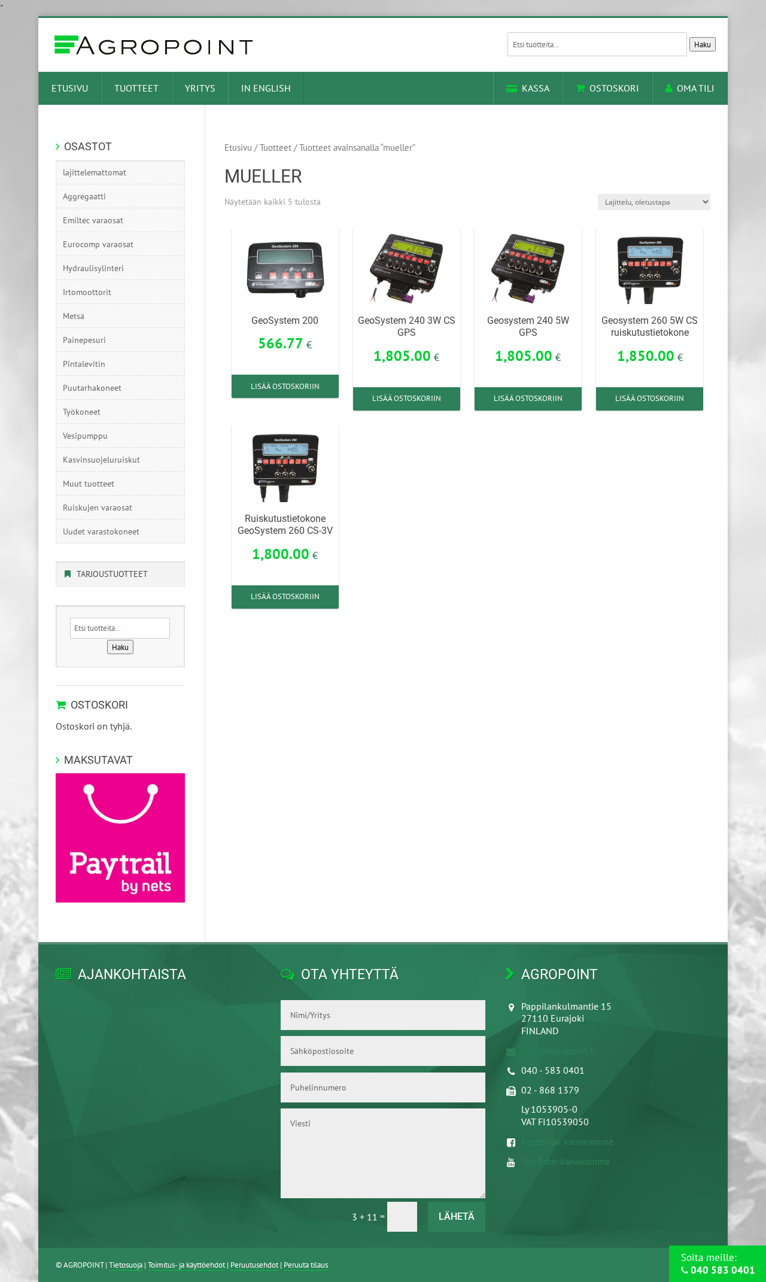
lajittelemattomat (94, 172)
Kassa (535, 88)
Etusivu (69, 88)
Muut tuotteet (88, 483)
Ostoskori (614, 88)
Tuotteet (136, 88)
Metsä (73, 316)
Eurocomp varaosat (98, 244)
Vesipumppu (85, 435)
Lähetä (457, 1216)
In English (266, 88)
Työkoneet (82, 411)
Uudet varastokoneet (101, 531)
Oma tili (696, 88)
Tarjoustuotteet (112, 574)
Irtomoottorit (87, 292)
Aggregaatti (84, 196)
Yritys (200, 88)
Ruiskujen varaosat (97, 507)
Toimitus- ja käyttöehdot (186, 1265)
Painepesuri (84, 340)
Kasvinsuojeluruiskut (101, 459)
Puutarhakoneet (92, 387)
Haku (702, 44)
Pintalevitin (84, 364)
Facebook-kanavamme (567, 1141)
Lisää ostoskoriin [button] (285, 386)
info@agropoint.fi (558, 1050)
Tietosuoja (125, 1265)
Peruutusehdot (254, 1265)
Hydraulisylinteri (93, 268)
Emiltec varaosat (93, 220)
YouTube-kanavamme (565, 1161)
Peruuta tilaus (306, 1265)
